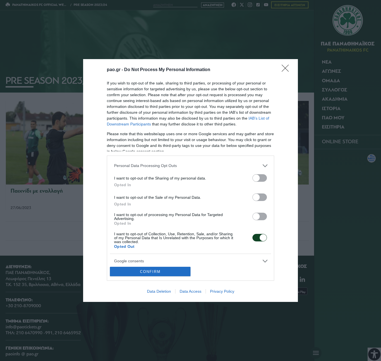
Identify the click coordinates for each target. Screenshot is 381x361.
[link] (287, 70)
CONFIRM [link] (150, 272)
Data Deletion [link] (159, 291)
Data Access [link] (190, 291)
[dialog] (190, 180)
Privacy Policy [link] (222, 291)
